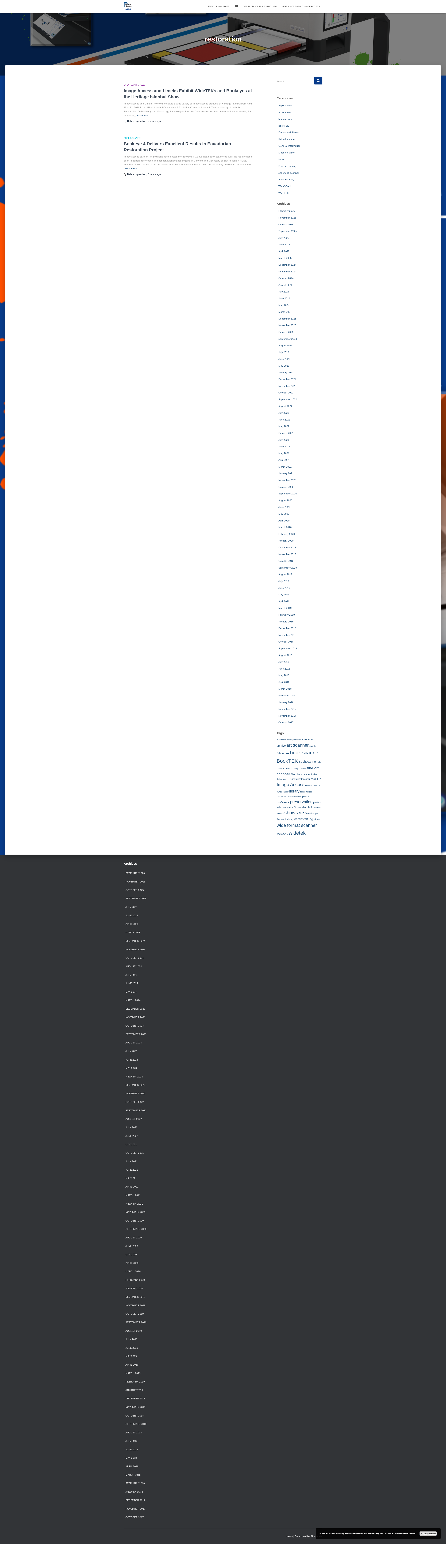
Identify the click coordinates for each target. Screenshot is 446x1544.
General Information (289, 145)
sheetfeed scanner (288, 172)
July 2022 (283, 412)
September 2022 (287, 399)
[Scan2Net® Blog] (128, 6)
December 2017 (287, 709)
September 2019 (287, 567)
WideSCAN (284, 186)
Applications (285, 105)
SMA (301, 813)
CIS (319, 762)
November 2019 (287, 554)
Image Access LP (312, 785)
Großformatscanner (300, 779)
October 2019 (286, 560)
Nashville (292, 797)
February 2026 (286, 210)
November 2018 (287, 635)
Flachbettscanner (300, 774)
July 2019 (283, 581)
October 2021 (286, 433)
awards (312, 746)
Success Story (286, 179)
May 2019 (283, 594)
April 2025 (284, 251)
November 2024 (287, 271)
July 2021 (283, 439)
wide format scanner (297, 825)
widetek (297, 833)
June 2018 (284, 668)
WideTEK (283, 193)
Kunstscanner (283, 792)
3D (278, 739)
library (294, 791)
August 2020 (285, 500)
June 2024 (284, 298)
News (281, 159)
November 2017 (287, 715)
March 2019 (285, 608)
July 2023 (283, 352)
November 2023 (287, 325)
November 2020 (287, 480)
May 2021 (283, 453)
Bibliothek (283, 753)
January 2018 (286, 702)
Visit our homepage (218, 6)
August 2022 (285, 406)
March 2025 (285, 258)
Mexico (309, 792)
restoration (288, 807)
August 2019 (285, 574)
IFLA (319, 779)
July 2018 (283, 661)
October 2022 (286, 392)
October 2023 (286, 332)
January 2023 (286, 372)
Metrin (302, 792)
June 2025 (284, 244)
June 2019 (284, 588)
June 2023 (284, 359)
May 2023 (283, 365)
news (299, 796)
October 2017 (286, 722)
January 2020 (286, 540)
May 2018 (283, 675)
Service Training (287, 166)
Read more (143, 115)
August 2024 (285, 285)
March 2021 (285, 466)
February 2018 (286, 695)
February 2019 (286, 614)
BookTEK (283, 125)
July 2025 (283, 237)
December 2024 (287, 264)
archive (281, 745)
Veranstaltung (303, 819)
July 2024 (283, 291)
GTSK (313, 779)
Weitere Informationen (405, 1533)
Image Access (291, 784)
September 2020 (287, 493)
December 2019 (287, 547)
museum (282, 796)
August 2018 (285, 655)
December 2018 (287, 628)
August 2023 (285, 345)
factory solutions (299, 769)
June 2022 (284, 419)
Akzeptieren (428, 1533)
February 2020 (286, 534)
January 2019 (286, 621)
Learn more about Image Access (301, 6)
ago (154, 121)
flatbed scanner (286, 139)
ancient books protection (290, 740)
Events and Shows (134, 85)
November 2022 (287, 386)
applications (308, 739)
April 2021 (284, 460)
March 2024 (285, 311)
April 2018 (284, 682)
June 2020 (284, 507)
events (288, 768)
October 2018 (286, 641)
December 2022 (287, 379)
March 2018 (285, 688)
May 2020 (283, 513)
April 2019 (284, 601)
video (317, 819)
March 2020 (285, 527)
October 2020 (286, 487)
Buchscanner (308, 761)
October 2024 (286, 278)
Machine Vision (286, 152)
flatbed (314, 774)
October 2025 (286, 224)
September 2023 (287, 338)
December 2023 (287, 318)
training (289, 819)
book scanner (132, 138)
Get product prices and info (260, 6)
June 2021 (284, 446)
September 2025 (287, 231)
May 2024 (283, 305)
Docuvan (280, 769)
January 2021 (286, 473)
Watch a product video (236, 7)
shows (291, 812)
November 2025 (287, 217)
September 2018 (287, 648)
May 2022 (283, 426)
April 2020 (284, 520)
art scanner (284, 112)
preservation (301, 802)
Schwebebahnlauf (303, 807)
